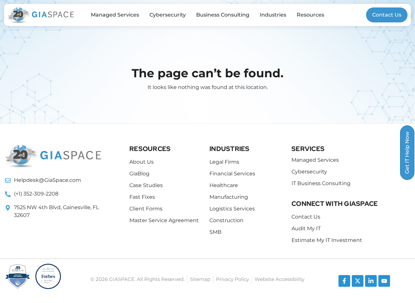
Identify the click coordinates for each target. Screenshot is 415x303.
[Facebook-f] (344, 281)
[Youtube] (384, 281)
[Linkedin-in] (371, 281)
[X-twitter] (357, 281)
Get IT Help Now (407, 153)
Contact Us (386, 15)
